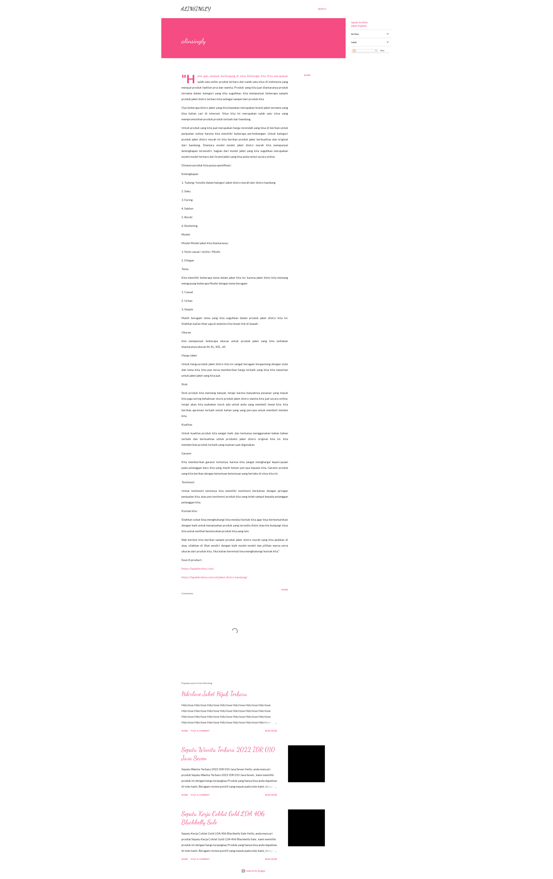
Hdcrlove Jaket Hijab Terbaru (214, 694)
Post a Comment (200, 730)
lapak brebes (359, 22)
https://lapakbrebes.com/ (197, 568)
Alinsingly (196, 9)
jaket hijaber (359, 25)
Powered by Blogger (255, 870)
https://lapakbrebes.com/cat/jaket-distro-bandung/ (214, 577)
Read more (271, 730)
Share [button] (307, 75)
